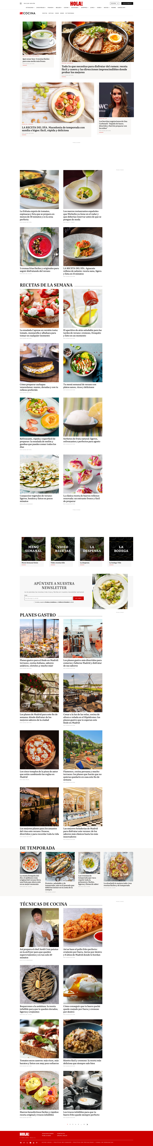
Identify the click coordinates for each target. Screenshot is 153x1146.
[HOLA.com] (76, 4)
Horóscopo (121, 7)
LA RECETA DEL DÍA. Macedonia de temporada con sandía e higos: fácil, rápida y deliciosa (53, 128)
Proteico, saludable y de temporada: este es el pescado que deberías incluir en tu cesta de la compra (59, 886)
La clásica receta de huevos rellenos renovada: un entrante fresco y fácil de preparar (81, 498)
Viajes (99, 7)
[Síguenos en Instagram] (21, 1142)
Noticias (51, 13)
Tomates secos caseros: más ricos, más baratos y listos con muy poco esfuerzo (39, 1062)
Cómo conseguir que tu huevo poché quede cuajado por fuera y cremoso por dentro (81, 1009)
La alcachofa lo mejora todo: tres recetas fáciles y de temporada (118, 884)
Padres (113, 7)
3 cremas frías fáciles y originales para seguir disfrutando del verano (39, 269)
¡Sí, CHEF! (78, 598)
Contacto (61, 1133)
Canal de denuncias (104, 1142)
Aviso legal (47, 1142)
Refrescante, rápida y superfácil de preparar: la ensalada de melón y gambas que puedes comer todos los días (38, 442)
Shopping (84, 7)
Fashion (50, 7)
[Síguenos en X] (27, 1142)
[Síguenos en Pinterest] (37, 1142)
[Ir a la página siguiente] (87, 1124)
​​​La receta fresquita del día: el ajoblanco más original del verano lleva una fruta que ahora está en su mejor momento (30, 879)
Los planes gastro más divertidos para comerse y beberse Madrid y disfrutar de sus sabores (82, 663)
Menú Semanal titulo (30, 562)
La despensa (84, 562)
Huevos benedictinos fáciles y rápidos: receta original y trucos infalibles (39, 1113)
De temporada (69, 13)
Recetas (44, 13)
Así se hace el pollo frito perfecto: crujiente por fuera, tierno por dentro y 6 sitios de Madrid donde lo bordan (82, 952)
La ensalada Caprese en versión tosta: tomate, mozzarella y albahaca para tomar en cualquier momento (39, 332)
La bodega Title (115, 562)
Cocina (66, 7)
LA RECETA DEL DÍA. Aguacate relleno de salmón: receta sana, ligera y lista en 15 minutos (82, 271)
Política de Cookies (62, 1142)
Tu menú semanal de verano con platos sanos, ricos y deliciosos (79, 386)
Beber (62, 13)
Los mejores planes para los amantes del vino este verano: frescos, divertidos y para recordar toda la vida (39, 831)
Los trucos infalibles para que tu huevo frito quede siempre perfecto (81, 1113)
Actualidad (29, 7)
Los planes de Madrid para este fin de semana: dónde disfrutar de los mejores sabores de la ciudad (39, 717)
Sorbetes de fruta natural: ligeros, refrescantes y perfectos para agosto (81, 440)
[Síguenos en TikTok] (31, 1142)
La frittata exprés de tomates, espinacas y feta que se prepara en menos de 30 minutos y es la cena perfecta (37, 215)
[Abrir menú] (21, 3)
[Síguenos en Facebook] (24, 1142)
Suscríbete (127, 3)
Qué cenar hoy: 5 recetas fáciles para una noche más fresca (36, 59)
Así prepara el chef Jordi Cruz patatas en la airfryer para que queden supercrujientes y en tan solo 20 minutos (39, 953)
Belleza (58, 7)
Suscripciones (48, 1133)
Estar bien (74, 7)
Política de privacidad (83, 1142)
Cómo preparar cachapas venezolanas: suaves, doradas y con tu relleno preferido (39, 387)
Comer (57, 13)
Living (92, 7)
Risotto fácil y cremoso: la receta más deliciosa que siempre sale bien (82, 1062)
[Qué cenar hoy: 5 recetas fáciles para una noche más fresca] (39, 38)
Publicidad (46, 1135)
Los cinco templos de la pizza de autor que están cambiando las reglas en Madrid (39, 774)
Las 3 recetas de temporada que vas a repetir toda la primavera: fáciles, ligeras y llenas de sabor (88, 879)
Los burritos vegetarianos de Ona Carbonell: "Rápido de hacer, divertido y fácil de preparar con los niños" (113, 124)
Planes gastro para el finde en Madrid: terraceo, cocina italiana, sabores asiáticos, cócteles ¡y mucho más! (39, 663)
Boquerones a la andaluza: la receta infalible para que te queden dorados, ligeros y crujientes (39, 1009)
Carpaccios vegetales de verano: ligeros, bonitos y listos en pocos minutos (36, 498)
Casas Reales (40, 7)
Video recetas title (58, 562)
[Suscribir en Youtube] (34, 1142)
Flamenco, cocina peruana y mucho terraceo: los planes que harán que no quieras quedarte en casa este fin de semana (82, 775)
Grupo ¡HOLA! (62, 1135)
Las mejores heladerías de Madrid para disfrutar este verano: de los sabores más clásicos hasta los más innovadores (80, 832)
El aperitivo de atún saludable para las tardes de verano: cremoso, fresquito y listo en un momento (82, 332)
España (113, 3)
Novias (106, 7)
